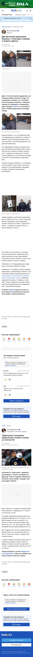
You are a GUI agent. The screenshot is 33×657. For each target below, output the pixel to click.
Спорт (3, 425)
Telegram (11, 290)
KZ (27, 10)
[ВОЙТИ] (30, 10)
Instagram (18, 416)
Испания (4, 571)
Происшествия (7, 14)
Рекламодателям (16, 644)
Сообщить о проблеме (16, 640)
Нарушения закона (20, 14)
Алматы (4, 326)
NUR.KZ (16, 106)
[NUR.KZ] (16, 10)
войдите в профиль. (10, 365)
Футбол (9, 425)
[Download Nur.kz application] (16, 4)
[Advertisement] (16, 82)
